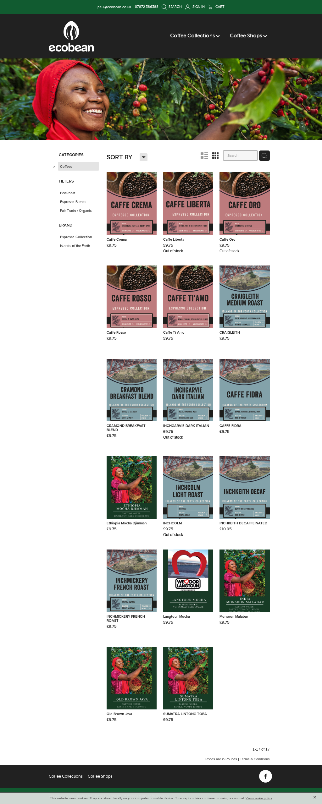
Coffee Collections (193, 35)
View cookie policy (259, 798)
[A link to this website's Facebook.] (265, 776)
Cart (219, 6)
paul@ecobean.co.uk (114, 6)
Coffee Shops (246, 35)
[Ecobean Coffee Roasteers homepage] (71, 36)
